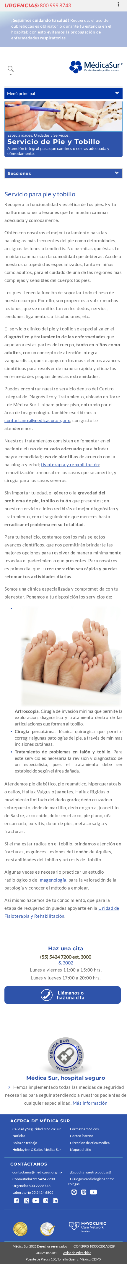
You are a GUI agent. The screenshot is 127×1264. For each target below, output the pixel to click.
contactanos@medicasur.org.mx (37, 420)
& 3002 (65, 962)
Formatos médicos (84, 1129)
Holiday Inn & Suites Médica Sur (36, 1149)
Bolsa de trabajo (24, 1143)
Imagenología (52, 879)
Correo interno (81, 1135)
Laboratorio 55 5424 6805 (32, 1192)
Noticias (18, 1135)
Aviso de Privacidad (77, 1253)
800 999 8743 (37, 5)
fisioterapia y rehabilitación (70, 464)
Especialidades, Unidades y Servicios (38, 135)
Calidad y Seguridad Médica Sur (36, 1129)
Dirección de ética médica (90, 1143)
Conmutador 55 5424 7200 (33, 1179)
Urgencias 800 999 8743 (31, 1185)
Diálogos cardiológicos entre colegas (91, 1181)
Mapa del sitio (80, 1149)
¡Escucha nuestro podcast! (90, 1172)
